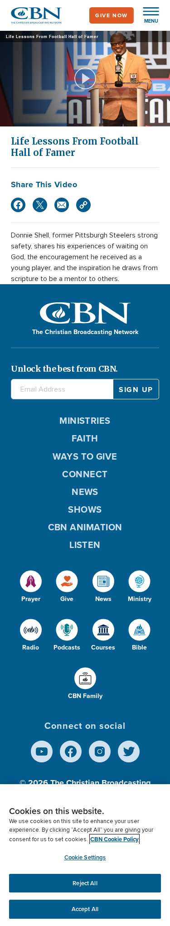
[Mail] (61, 205)
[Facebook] (18, 205)
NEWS (85, 492)
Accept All (85, 909)
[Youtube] (42, 751)
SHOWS (85, 509)
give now (111, 15)
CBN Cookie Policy (114, 839)
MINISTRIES (85, 420)
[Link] (83, 205)
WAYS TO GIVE (85, 456)
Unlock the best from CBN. (64, 369)
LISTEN (85, 545)
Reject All (85, 883)
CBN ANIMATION (85, 527)
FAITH (85, 438)
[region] (85, 855)
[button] (146, 15)
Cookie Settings (85, 857)
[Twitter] (40, 205)
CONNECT (84, 474)
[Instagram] (100, 751)
